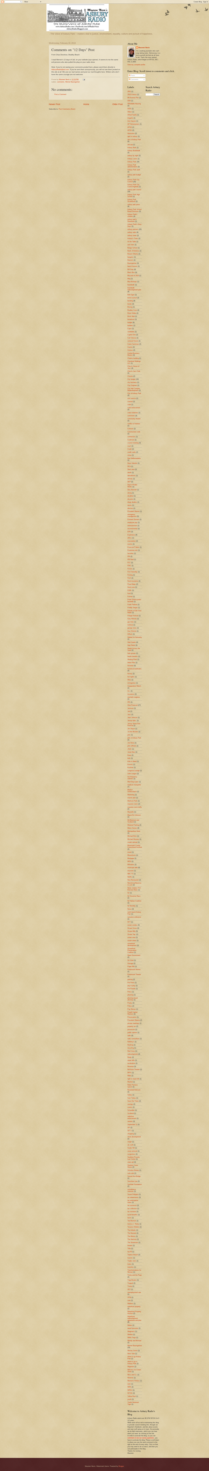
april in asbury (132, 136)
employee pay (132, 522)
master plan (131, 798)
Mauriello (130, 812)
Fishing (130, 575)
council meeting (132, 443)
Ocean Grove (132, 928)
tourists (130, 1258)
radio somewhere (133, 1039)
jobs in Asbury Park (134, 738)
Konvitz (130, 764)
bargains (130, 257)
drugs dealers (132, 502)
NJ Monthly (131, 906)
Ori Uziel (130, 960)
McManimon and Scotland (133, 821)
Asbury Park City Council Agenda (133, 185)
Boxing (129, 307)
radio (129, 1035)
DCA (129, 466)
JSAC (129, 749)
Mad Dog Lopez (132, 782)
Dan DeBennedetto (134, 458)
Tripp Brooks (131, 1280)
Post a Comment (60, 94)
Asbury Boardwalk (133, 151)
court (129, 446)
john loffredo (131, 746)
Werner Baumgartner (72, 82)
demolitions (131, 475)
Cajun (129, 328)
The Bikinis (131, 1236)
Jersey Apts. (131, 720)
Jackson (130, 708)
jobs (128, 735)
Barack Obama (132, 254)
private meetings (133, 1023)
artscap (130, 144)
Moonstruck (131, 855)
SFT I (129, 1130)
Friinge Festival (132, 616)
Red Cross (131, 1051)
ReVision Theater (133, 1069)
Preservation (131, 1017)
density (130, 479)
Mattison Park (132, 801)
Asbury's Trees (132, 238)
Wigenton (130, 1366)
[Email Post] (84, 79)
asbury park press (133, 204)
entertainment (132, 526)
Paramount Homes (134, 969)
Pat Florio (130, 982)
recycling (130, 1048)
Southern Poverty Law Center (133, 1158)
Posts (132, 75)
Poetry (129, 1003)
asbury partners (132, 229)
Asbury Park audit (133, 170)
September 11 (132, 1124)
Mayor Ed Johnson (134, 815)
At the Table (131, 242)
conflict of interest (133, 424)
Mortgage (130, 858)
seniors (130, 1121)
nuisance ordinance (134, 917)
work (129, 1384)
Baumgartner (131, 263)
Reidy (129, 1057)
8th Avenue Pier (133, 98)
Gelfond (130, 625)
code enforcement (133, 408)
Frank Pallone (132, 604)
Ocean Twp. (131, 934)
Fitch (129, 578)
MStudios (130, 864)
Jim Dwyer (131, 729)
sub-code (130, 1173)
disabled (130, 496)
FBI (128, 556)
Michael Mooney (133, 839)
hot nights (130, 677)
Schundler (130, 1110)
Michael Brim (132, 836)
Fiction (129, 569)
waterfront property (134, 1306)
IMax (129, 680)
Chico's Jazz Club (133, 371)
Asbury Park (131, 162)
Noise (129, 909)
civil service (131, 398)
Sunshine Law (132, 1181)
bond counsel (132, 298)
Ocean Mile (131, 931)
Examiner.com (132, 550)
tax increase (131, 1211)
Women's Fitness (133, 1381)
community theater (134, 419)
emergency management (132, 515)
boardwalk (130, 285)
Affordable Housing (134, 104)
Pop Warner (131, 1009)
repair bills (131, 1060)
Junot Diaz (131, 752)
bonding (130, 301)
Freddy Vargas (132, 607)
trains (129, 1264)
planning (130, 995)
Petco (129, 992)
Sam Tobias (131, 1098)
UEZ (129, 1289)
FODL (129, 590)
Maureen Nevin (144, 47)
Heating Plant (132, 659)
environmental (132, 529)
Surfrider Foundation (134, 1184)
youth (129, 1399)
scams (129, 1107)
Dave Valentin (132, 463)
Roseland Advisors (134, 1090)
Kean (129, 755)
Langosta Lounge (133, 770)
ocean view (131, 937)
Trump (129, 1286)
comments (60, 82)
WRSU (129, 1390)
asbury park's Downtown (132, 220)
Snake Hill (131, 1148)
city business (132, 382)
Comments (134, 79)
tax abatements (132, 1197)
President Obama (133, 1020)
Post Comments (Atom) (67, 109)
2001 (129, 91)
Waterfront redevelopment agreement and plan (134, 1318)
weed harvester (132, 1328)
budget (129, 322)
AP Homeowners (133, 124)
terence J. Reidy (133, 1224)
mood (129, 852)
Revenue (130, 1066)
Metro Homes (132, 828)
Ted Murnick (131, 1221)
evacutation (131, 541)
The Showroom (132, 1242)
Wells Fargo (131, 1337)
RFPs (129, 1073)
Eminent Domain (133, 519)
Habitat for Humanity (134, 637)
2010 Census (132, 94)
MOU (129, 861)
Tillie (129, 1248)
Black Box (131, 272)
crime (129, 455)
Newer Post (54, 104)
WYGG (129, 1393)
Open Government (133, 955)
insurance (130, 694)
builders (130, 325)
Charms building (133, 358)
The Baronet (131, 1233)
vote (129, 1300)
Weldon (130, 1334)
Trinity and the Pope (134, 1275)
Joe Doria (130, 743)
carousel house (132, 341)
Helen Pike (131, 663)
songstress (131, 1154)
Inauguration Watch (134, 686)
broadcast (130, 319)
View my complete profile (136, 65)
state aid (130, 1162)
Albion (129, 112)
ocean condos (132, 925)
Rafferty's (130, 1042)
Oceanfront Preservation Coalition (131, 950)
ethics (129, 538)
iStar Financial (132, 705)
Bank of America (133, 251)
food (129, 593)
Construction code (133, 432)
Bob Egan (130, 295)
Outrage (130, 963)
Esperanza (131, 535)
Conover (130, 429)
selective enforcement (131, 1117)
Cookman (130, 440)
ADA (129, 101)
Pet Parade (131, 989)
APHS (129, 130)
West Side (131, 1354)
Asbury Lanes (132, 159)
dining (129, 493)
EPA (129, 532)
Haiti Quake (131, 642)
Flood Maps (131, 584)
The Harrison (131, 1239)
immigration (131, 683)
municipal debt (132, 867)
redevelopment (132, 1054)
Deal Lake (130, 469)
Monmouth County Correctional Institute (134, 846)
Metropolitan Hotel (133, 831)
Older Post (117, 104)
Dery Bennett (132, 490)
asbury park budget (134, 175)
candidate (130, 332)
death (129, 472)
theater (129, 1245)
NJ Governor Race (133, 896)
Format (129, 596)
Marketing (130, 795)
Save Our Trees (133, 1101)
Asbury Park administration (132, 166)
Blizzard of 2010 (133, 275)
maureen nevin (132, 804)
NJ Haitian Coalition (134, 901)
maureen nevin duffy (134, 807)
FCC (129, 563)
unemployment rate (134, 1292)
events (129, 544)
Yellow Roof (131, 1396)
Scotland (130, 1113)
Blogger (121, 1466)
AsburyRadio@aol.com (60, 69)
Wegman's (131, 1331)
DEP (129, 482)
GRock (129, 634)
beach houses (132, 266)
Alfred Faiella (132, 115)
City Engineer (132, 385)
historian (130, 666)
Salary (129, 1095)
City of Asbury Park (134, 393)
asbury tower (131, 235)
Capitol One (131, 335)
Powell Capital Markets (132, 1013)
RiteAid (130, 1082)
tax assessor (132, 1205)
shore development (134, 1137)
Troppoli (130, 1283)
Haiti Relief (131, 645)
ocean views (131, 940)
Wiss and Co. (132, 1375)
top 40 (129, 1252)
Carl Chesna (131, 338)
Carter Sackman (133, 344)
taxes (129, 1218)
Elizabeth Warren (133, 511)
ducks (129, 505)
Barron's (130, 260)
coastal (130, 401)
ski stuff (130, 1145)
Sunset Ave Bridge (134, 1176)
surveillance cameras (131, 1190)
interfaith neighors (133, 697)
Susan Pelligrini (132, 1194)
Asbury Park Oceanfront (131, 200)
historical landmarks (134, 669)
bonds (129, 304)
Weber (129, 1325)
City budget (131, 379)
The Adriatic (131, 1230)
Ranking (130, 1045)
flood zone (131, 587)
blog (128, 279)
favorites (130, 553)
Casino (129, 347)
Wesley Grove (132, 1350)
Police (129, 1006)
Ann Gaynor (131, 121)
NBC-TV (130, 874)
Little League (131, 774)
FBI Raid (130, 559)
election (130, 508)
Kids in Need (131, 761)
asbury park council (134, 190)
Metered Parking (133, 825)
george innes (131, 628)
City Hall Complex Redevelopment (133, 389)
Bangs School (132, 248)
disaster (130, 499)
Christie (130, 376)
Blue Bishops (132, 282)
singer (129, 1142)
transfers (130, 1267)
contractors (131, 437)
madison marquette (134, 785)
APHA (129, 127)
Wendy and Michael (134, 1341)
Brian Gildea (131, 313)
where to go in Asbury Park (132, 1362)
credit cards (131, 452)
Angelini (130, 118)
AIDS (129, 109)
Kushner (130, 767)
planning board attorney (132, 999)
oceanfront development (131, 944)
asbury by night (132, 155)
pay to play (131, 986)
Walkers (130, 1303)
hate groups (131, 653)
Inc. (128, 691)
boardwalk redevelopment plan (134, 289)
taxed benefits (132, 1215)
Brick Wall (131, 316)
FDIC (129, 566)
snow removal (132, 1151)
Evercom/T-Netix (133, 547)
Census (130, 350)
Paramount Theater (134, 974)
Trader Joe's (131, 1261)
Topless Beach (132, 1255)
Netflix (129, 877)
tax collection (132, 1208)
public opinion (132, 1032)
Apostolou (130, 133)
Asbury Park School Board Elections (134, 210)
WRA (129, 1387)
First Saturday (132, 572)
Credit (129, 449)
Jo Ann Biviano (132, 732)
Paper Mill (130, 966)
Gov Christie (131, 631)
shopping (130, 1134)
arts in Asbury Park (134, 139)
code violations (132, 413)
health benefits (132, 656)
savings (130, 1104)
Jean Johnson (132, 717)
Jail (128, 711)
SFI (128, 1127)
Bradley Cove (132, 310)
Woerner (130, 1378)
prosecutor (131, 1029)
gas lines (130, 622)
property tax (131, 1026)
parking (130, 979)
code (129, 404)
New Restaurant (133, 880)
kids (128, 758)
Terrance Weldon (133, 1227)
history (129, 674)
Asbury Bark (131, 147)
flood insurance (132, 581)
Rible (129, 1076)
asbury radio (131, 232)
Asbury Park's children (132, 215)
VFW (129, 1297)
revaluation (131, 1063)
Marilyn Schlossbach (132, 790)
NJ (128, 893)
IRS (128, 702)
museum (130, 871)
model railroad (132, 842)
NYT (129, 922)
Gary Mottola (132, 619)
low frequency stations (132, 777)
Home (86, 104)
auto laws (130, 245)
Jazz (129, 714)
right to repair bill (133, 1079)
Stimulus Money (133, 1170)
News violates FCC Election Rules (134, 889)
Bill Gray (130, 269)
